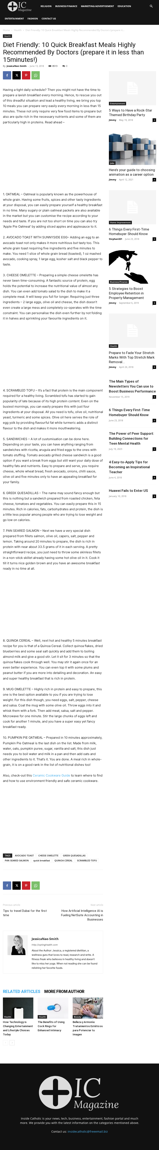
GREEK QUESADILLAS (74, 855)
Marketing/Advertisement (97, 6)
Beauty (77, 1016)
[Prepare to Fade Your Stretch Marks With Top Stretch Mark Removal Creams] (132, 330)
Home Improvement (120, 222)
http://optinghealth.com (45, 944)
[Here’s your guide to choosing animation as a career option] (132, 148)
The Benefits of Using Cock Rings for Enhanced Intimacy (51, 1026)
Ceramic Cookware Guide (51, 775)
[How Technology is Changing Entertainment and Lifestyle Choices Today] (18, 1008)
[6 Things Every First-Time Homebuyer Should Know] (132, 207)
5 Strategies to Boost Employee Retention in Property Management (126, 293)
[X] (16, 75)
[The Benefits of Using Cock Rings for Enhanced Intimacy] (53, 1008)
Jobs (112, 163)
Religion (46, 6)
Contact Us (49, 18)
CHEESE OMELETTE (48, 855)
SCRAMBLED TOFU (87, 860)
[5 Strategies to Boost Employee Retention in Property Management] (132, 267)
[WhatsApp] (35, 75)
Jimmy (112, 119)
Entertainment (14, 18)
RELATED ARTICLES (21, 991)
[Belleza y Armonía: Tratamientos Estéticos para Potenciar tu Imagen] (88, 1008)
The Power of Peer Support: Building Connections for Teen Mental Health (131, 438)
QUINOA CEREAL (63, 860)
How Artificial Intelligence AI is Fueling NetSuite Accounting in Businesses (82, 915)
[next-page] (12, 1042)
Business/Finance (66, 6)
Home (6, 30)
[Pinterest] (26, 75)
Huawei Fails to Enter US (128, 491)
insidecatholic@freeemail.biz (88, 1131)
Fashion (33, 18)
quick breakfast (41, 860)
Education (124, 6)
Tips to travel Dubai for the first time (25, 913)
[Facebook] (7, 75)
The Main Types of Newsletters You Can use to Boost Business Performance (132, 386)
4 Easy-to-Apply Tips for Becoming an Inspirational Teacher (129, 467)
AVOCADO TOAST (24, 855)
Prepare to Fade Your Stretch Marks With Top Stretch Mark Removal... (131, 357)
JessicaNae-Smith (16, 65)
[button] (151, 6)
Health (18, 30)
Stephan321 (115, 238)
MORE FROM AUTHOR (64, 991)
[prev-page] (5, 1042)
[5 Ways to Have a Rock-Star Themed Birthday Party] (132, 88)
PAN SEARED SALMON (17, 860)
